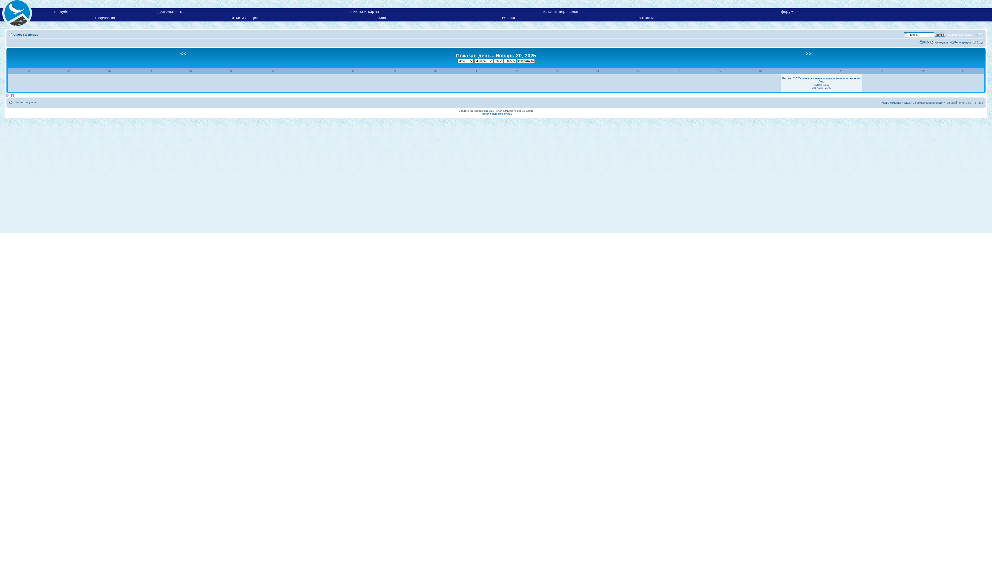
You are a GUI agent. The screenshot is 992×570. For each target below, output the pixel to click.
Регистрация (962, 42)
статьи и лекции (243, 17)
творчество (105, 17)
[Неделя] (8, 96)
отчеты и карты (364, 11)
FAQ (926, 42)
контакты (645, 17)
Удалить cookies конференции (923, 102)
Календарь (942, 42)
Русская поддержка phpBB (496, 113)
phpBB (488, 110)
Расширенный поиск (959, 34)
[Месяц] (12, 96)
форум (787, 11)
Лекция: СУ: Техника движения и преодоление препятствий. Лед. (821, 83)
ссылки (508, 17)
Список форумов (25, 34)
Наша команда (891, 102)
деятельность (169, 11)
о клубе (61, 11)
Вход (980, 42)
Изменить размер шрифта (979, 34)
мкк (382, 17)
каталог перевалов (560, 11)
